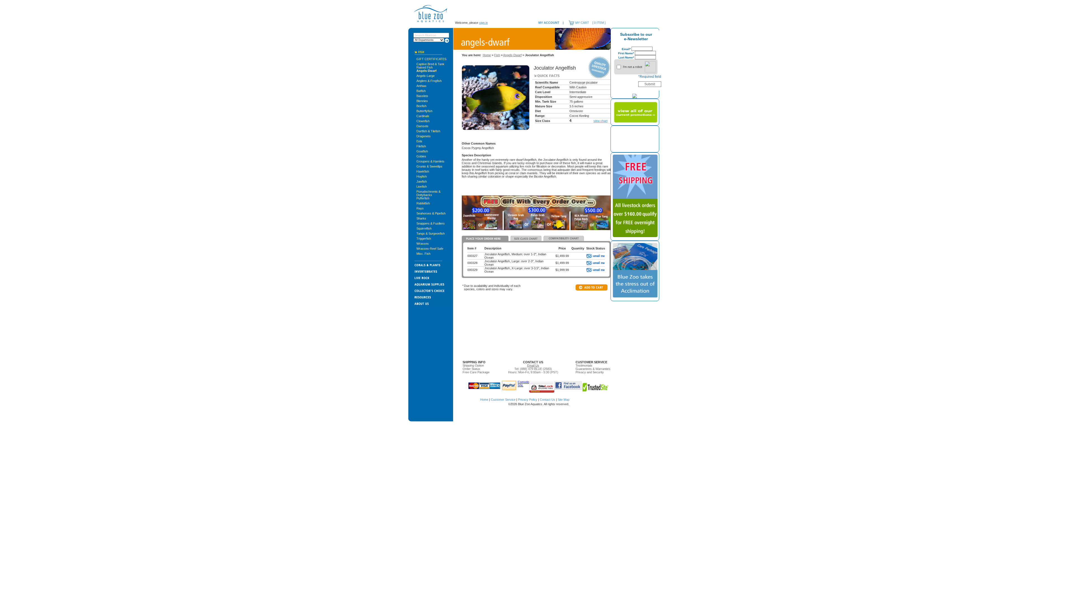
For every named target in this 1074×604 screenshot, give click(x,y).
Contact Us (547, 399)
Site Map (563, 399)
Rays (420, 208)
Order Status (471, 369)
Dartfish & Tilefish (428, 131)
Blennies (422, 101)
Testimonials (584, 365)
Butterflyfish (424, 111)
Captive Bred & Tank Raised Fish (430, 65)
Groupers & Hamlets (430, 161)
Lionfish (421, 186)
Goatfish (422, 151)
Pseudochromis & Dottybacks (428, 193)
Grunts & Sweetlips (429, 166)
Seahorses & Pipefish (431, 213)
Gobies (421, 156)
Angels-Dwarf (426, 70)
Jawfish (421, 181)
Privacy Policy (527, 399)
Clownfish (423, 121)
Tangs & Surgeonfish (430, 233)
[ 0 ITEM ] (599, 22)
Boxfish (421, 106)
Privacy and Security (590, 372)
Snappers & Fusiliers (430, 223)
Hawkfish (422, 171)
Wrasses (422, 243)
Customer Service (503, 399)
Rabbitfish (423, 203)
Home (487, 55)
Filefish (421, 146)
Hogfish (421, 176)
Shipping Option (473, 365)
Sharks (421, 218)
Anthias (421, 86)
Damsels (422, 126)
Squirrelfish (424, 228)
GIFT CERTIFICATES (431, 59)
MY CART (582, 22)
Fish (497, 55)
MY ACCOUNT (548, 22)
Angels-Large (425, 75)
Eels (419, 141)
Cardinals (422, 116)
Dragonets (423, 136)
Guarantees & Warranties (593, 369)
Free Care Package (476, 372)
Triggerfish (423, 238)
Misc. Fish (423, 253)
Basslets (422, 96)
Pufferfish (422, 198)
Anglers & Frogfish (429, 80)
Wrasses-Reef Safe (429, 248)
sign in (483, 22)
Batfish (421, 91)
